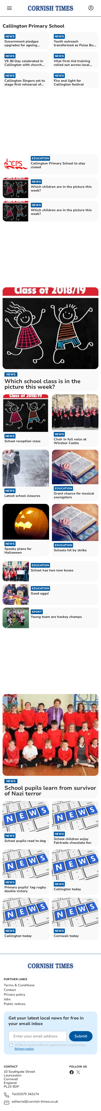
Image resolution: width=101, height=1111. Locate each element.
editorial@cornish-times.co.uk (35, 1102)
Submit (80, 1036)
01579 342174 (28, 1094)
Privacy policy (14, 994)
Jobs (7, 999)
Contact (10, 990)
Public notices (14, 1004)
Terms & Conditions (19, 985)
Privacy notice (24, 1048)
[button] (9, 8)
